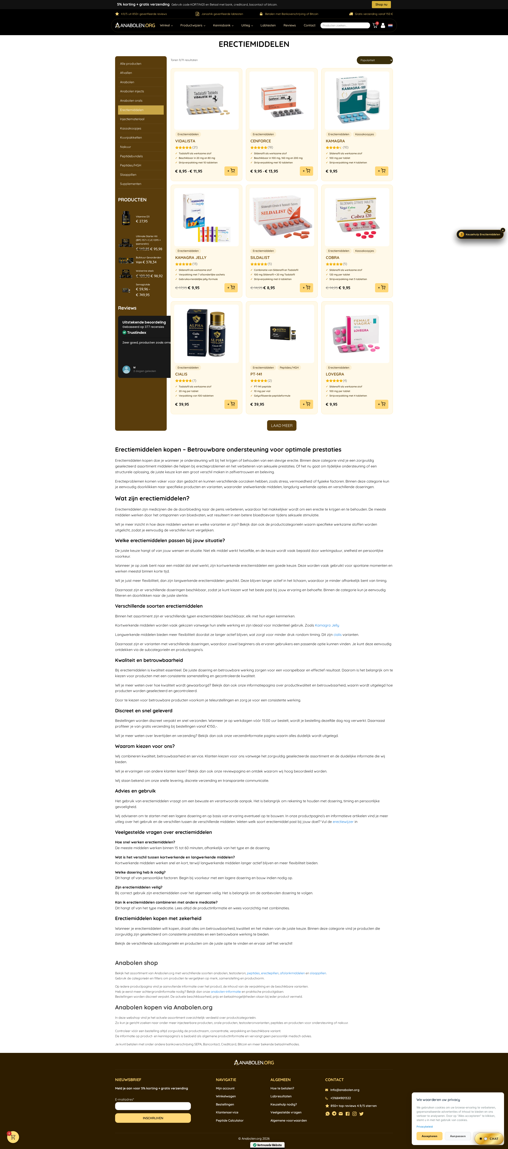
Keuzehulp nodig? (283, 1104)
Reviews (290, 25)
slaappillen (318, 973)
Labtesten (268, 25)
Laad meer (281, 425)
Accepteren (430, 1136)
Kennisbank (222, 25)
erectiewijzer (343, 821)
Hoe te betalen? (282, 1088)
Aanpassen (458, 1136)
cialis (338, 634)
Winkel (165, 25)
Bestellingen (225, 1104)
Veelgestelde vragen (285, 1112)
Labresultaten (281, 1096)
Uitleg (245, 25)
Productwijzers (191, 25)
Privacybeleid (425, 1126)
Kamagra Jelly (327, 625)
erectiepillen (270, 973)
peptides (253, 973)
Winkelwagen (226, 1096)
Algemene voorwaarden (288, 1120)
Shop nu (381, 4)
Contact (310, 25)
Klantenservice (227, 1112)
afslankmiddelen (292, 973)
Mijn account (225, 1088)
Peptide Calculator (230, 1120)
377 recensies (154, 327)
